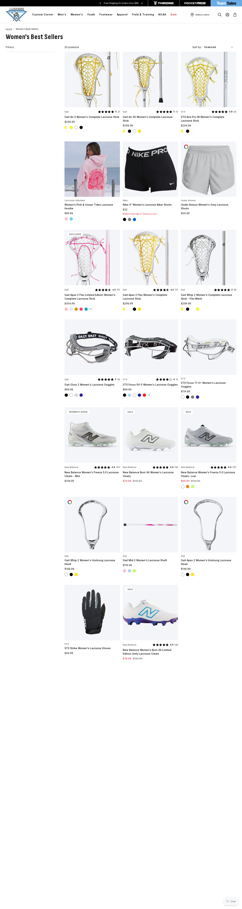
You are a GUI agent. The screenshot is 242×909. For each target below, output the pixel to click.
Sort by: (197, 47)
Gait (66, 111)
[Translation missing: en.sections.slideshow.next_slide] (142, 3)
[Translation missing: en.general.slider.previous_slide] (100, 3)
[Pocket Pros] (195, 3)
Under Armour (188, 200)
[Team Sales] (226, 3)
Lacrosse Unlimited (74, 200)
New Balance (71, 467)
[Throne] (163, 3)
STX (183, 111)
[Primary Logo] (16, 15)
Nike (125, 200)
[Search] (219, 14)
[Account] (227, 14)
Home (9, 29)
